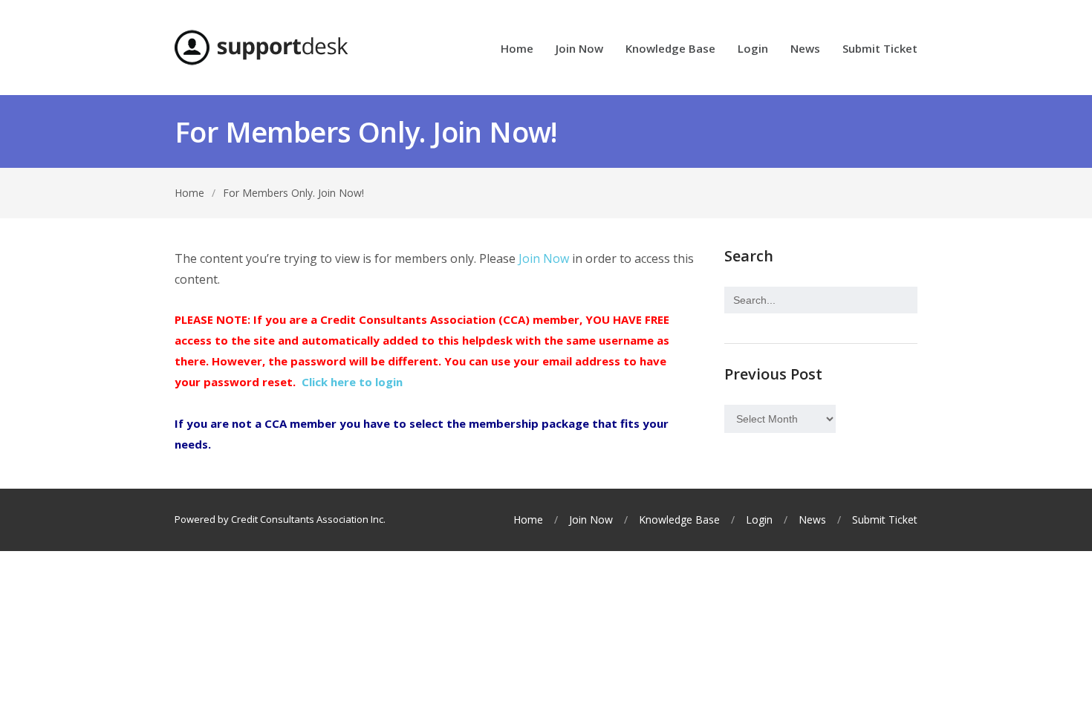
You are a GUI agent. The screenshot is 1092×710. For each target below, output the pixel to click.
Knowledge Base (670, 49)
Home (517, 49)
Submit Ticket (879, 49)
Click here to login (352, 381)
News (805, 49)
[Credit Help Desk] (261, 47)
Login (753, 49)
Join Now (579, 49)
